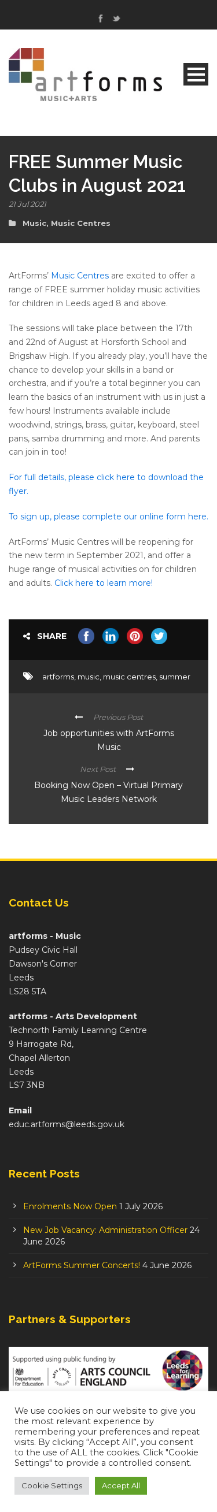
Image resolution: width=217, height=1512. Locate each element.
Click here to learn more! (103, 583)
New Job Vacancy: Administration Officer (105, 1230)
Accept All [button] (121, 1485)
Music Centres (81, 223)
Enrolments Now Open (70, 1206)
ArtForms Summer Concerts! (81, 1265)
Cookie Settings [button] (51, 1485)
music (89, 676)
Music (34, 223)
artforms (58, 676)
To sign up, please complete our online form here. (108, 516)
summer (174, 676)
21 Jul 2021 (27, 204)
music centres (129, 676)
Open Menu (195, 74)
